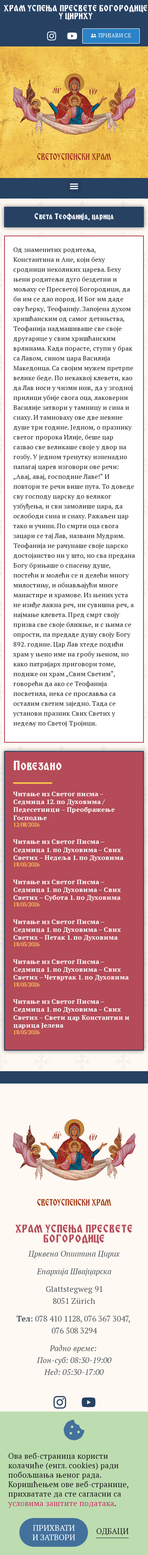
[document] (74, 777)
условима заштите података (61, 1503)
